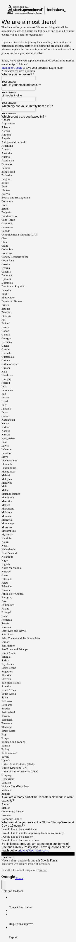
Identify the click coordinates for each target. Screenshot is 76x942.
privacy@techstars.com (33, 850)
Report (43, 870)
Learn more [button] (56, 67)
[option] (38, 120)
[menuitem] (42, 902)
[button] (38, 854)
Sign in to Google (11, 67)
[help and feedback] (3, 884)
